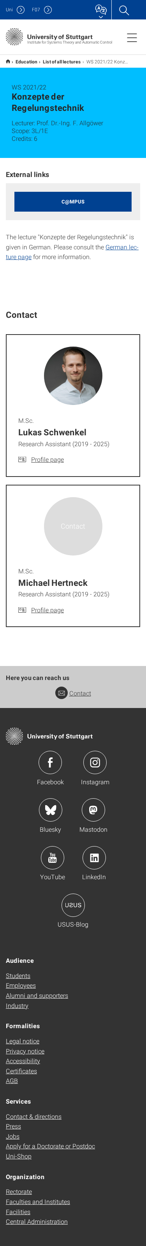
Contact (80, 693)
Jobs (12, 1136)
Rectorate (19, 1191)
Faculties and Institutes (38, 1201)
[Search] (124, 10)
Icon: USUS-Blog (73, 905)
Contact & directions (34, 1116)
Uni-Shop (19, 1156)
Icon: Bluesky (50, 810)
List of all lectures (62, 61)
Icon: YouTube (52, 857)
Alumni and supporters (37, 995)
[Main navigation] (132, 37)
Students (18, 975)
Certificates (21, 1071)
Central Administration (37, 1221)
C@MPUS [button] (73, 201)
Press (13, 1126)
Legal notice (22, 1041)
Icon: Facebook (50, 762)
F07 (36, 9)
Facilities (18, 1211)
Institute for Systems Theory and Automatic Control (8, 61)
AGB (12, 1080)
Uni (9, 9)
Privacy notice (25, 1051)
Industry (17, 1005)
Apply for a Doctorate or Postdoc (50, 1146)
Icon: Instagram (95, 762)
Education (26, 61)
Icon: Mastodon (93, 810)
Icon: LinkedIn (94, 857)
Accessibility (23, 1061)
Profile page (47, 459)
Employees (21, 985)
